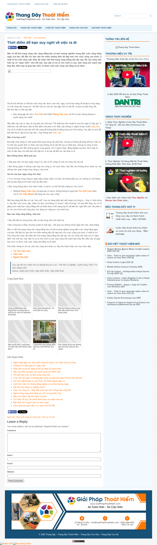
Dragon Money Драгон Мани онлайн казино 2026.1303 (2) (128, 250)
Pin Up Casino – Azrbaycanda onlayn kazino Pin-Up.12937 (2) (128, 272)
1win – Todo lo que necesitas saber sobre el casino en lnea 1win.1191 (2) (128, 292)
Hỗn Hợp (27, 38)
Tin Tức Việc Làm (21, 251)
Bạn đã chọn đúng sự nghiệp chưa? (29, 387)
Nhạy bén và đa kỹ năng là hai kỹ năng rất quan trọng (37, 369)
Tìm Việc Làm (85, 191)
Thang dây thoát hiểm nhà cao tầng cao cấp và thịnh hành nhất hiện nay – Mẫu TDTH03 (132, 215)
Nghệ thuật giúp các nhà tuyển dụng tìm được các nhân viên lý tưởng (44, 362)
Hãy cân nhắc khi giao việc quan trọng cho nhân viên (36, 372)
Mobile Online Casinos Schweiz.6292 (124, 267)
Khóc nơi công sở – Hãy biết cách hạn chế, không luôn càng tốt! (42, 390)
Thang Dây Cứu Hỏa (78, 28)
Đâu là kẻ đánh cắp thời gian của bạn (30, 396)
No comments (40, 38)
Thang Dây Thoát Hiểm (18, 4)
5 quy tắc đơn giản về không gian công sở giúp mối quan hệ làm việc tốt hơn (47, 378)
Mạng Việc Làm (28, 191)
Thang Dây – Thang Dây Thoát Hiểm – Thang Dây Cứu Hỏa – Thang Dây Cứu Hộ (82, 534)
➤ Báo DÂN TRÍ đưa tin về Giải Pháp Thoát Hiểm (127, 95)
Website (10, 472)
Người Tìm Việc (20, 257)
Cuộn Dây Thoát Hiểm (55, 28)
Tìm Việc (39, 114)
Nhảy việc (37, 417)
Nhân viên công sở (24, 417)
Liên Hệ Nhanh (60, 4)
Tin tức (52, 417)
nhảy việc (95, 126)
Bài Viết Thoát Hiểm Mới (124, 244)
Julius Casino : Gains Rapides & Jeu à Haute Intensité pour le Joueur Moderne (128, 279)
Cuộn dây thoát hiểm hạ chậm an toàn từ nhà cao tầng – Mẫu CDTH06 (132, 230)
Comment (11, 430)
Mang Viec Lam (61, 114)
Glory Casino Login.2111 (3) (120, 262)
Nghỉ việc (11, 417)
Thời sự (45, 417)
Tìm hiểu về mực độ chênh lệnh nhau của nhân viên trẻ (38, 399)
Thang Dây (12, 28)
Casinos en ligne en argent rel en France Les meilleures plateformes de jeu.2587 (128, 303)
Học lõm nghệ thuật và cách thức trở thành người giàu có (39, 381)
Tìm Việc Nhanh (26, 194)
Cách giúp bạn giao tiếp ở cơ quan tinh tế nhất (34, 405)
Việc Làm (17, 254)
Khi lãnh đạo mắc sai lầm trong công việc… (32, 375)
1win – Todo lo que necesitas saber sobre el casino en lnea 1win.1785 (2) (128, 256)
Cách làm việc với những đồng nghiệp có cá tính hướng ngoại (41, 384)
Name (10, 455)
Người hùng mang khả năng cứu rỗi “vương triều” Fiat (37, 393)
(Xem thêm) (128, 59)
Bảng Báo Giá (41, 4)
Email (10, 463)
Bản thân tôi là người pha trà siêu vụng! (31, 402)
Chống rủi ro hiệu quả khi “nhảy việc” (29, 365)
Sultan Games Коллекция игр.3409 (124, 298)
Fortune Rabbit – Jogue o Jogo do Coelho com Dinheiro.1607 (127, 285)
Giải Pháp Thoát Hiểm (101, 28)
